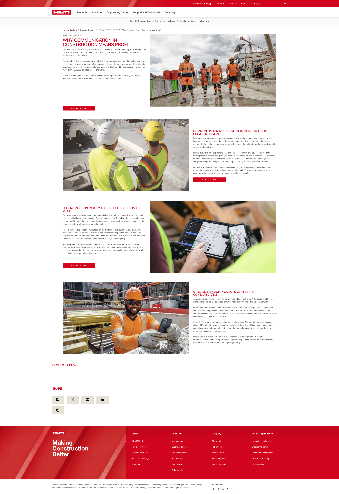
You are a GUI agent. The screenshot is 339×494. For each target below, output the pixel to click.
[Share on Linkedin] (102, 400)
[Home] (61, 12)
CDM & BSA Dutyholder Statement (177, 487)
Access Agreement (59, 485)
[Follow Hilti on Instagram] (219, 489)
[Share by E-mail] (87, 400)
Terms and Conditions (93, 485)
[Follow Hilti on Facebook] (214, 489)
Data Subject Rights (176, 485)
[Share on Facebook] (58, 400)
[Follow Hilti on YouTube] (227, 489)
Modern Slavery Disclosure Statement (135, 485)
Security (79, 485)
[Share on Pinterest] (58, 410)
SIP (53, 487)
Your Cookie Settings (194, 485)
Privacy (71, 485)
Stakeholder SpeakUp (87, 487)
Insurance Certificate (111, 485)
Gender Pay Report (159, 485)
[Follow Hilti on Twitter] (232, 489)
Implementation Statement (67, 487)
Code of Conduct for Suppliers (126, 487)
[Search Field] (285, 3)
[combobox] (269, 3)
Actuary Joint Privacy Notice (151, 487)
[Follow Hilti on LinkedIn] (223, 489)
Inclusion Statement (105, 487)
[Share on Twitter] (73, 400)
